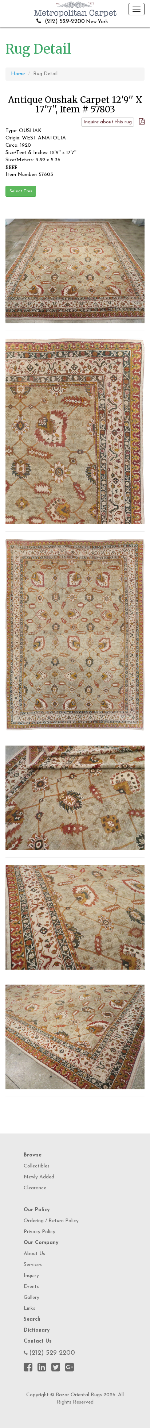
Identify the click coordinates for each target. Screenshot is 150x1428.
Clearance (35, 1188)
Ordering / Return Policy (51, 1221)
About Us (34, 1253)
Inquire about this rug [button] (107, 122)
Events (31, 1286)
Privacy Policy (39, 1232)
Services (33, 1264)
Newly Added (39, 1177)
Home (18, 74)
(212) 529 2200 (52, 1353)
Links (29, 1308)
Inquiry (31, 1275)
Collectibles (37, 1166)
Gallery (31, 1297)
